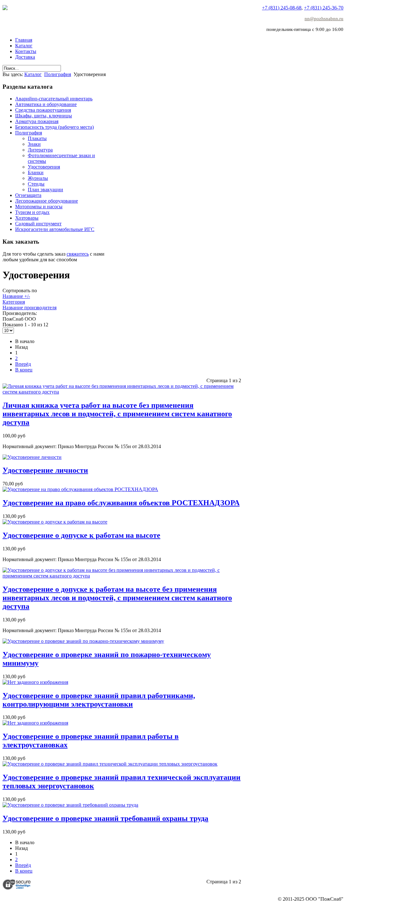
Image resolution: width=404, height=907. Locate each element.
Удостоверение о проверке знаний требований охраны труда (105, 818)
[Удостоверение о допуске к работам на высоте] (55, 522)
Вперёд (23, 364)
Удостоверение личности (45, 470)
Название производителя (29, 307)
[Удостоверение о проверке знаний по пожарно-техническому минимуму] (83, 641)
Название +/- (16, 296)
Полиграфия (57, 74)
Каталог (33, 74)
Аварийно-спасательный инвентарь (53, 98)
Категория (14, 302)
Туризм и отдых (32, 212)
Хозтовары (27, 218)
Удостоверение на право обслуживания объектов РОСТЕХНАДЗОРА (121, 503)
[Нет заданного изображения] (35, 682)
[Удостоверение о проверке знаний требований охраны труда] (70, 805)
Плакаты (37, 138)
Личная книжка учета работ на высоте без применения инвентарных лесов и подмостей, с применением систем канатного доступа (117, 413)
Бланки (36, 172)
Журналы (38, 178)
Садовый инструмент (38, 223)
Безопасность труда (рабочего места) (54, 127)
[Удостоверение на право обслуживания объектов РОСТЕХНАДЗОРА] (80, 489)
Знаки (34, 144)
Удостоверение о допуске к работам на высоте (81, 535)
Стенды (36, 184)
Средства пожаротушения (43, 110)
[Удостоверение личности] (32, 457)
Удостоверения (44, 166)
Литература (40, 149)
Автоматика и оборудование (46, 104)
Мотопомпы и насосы (38, 206)
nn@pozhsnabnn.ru (324, 18)
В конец (24, 369)
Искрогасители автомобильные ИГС (54, 229)
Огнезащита (28, 195)
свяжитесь (78, 254)
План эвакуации (45, 189)
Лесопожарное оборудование (46, 201)
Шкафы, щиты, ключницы (43, 115)
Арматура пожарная (36, 121)
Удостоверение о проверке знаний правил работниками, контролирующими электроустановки (99, 699)
